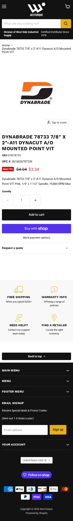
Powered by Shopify (36, 513)
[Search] (66, 23)
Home (6, 45)
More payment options (36, 237)
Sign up (58, 429)
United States (35, 460)
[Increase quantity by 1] (35, 200)
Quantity (6, 191)
